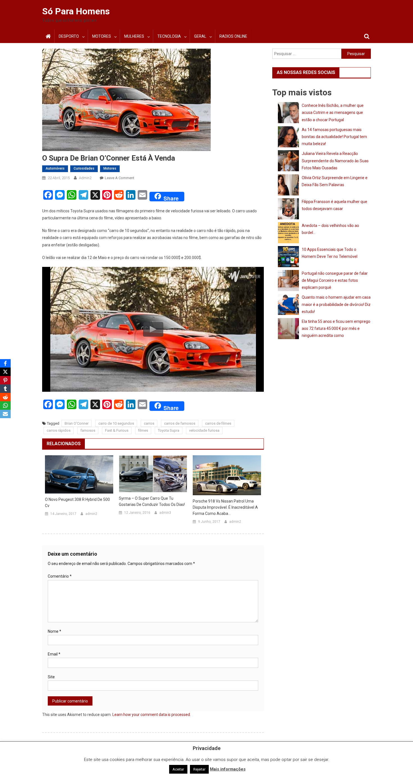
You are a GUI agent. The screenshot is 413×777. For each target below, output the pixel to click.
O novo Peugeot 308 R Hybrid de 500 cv (77, 502)
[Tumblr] (5, 388)
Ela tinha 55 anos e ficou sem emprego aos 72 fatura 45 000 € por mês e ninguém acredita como (336, 328)
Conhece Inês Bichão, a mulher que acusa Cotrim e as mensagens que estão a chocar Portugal (333, 112)
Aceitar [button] (178, 769)
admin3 (165, 513)
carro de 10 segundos (116, 423)
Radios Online (233, 36)
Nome (54, 631)
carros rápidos (59, 430)
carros (149, 423)
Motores (101, 36)
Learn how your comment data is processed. (151, 714)
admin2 (85, 178)
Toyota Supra (168, 430)
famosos (87, 430)
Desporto (69, 36)
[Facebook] (5, 363)
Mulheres (134, 36)
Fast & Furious (116, 430)
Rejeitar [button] (199, 769)
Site (51, 677)
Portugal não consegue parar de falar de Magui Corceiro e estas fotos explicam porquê (335, 280)
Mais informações (228, 769)
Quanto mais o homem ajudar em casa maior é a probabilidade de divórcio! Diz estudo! (336, 304)
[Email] (5, 414)
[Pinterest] (5, 380)
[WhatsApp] (5, 405)
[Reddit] (5, 397)
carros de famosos (179, 423)
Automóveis (55, 168)
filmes (143, 430)
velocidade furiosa (204, 430)
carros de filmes (218, 423)
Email (54, 654)
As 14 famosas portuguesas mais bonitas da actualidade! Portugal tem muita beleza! (334, 136)
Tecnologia (169, 36)
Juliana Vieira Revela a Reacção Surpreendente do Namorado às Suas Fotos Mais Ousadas (335, 160)
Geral (200, 36)
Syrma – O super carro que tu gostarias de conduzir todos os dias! (152, 501)
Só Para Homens (76, 11)
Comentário (60, 576)
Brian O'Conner (76, 423)
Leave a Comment (119, 178)
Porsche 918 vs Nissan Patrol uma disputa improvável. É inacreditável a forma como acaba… (225, 507)
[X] (5, 372)
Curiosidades (84, 168)
